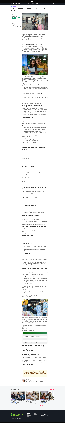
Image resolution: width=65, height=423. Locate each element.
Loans (16, 3)
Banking (19, 3)
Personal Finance (24, 3)
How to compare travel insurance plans (16, 23)
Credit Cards (12, 3)
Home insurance (13, 399)
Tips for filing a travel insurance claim (16, 25)
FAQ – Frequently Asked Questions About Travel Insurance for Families (16, 27)
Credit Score (38, 3)
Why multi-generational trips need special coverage (16, 18)
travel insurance (26, 270)
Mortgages (29, 3)
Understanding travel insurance (16, 16)
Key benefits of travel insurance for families (16, 19)
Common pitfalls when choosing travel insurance (16, 21)
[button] (53, 3)
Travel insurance (14, 6)
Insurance (33, 3)
